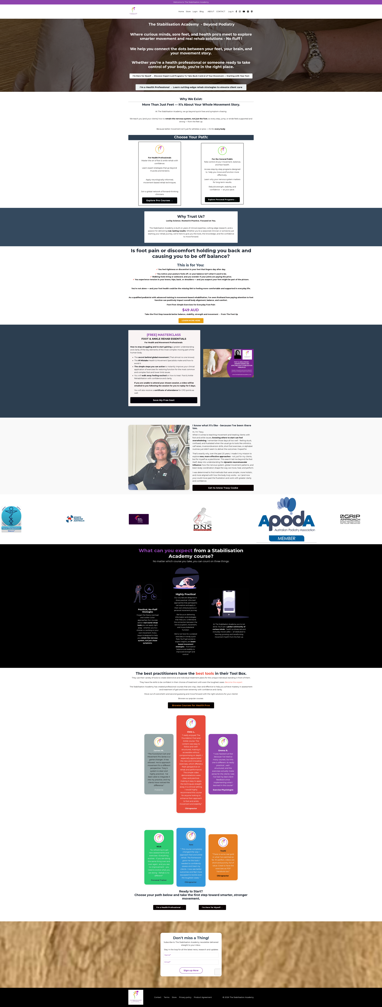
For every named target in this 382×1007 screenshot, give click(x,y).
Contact (157, 997)
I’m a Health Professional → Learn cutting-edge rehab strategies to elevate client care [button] (191, 87)
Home (181, 11)
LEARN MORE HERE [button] (191, 320)
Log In (231, 11)
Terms (166, 997)
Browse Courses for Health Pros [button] (191, 705)
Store (188, 11)
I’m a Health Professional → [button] (169, 907)
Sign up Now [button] (191, 970)
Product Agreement (203, 997)
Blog (202, 11)
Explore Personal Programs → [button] (222, 200)
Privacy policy (185, 997)
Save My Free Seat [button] (163, 400)
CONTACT (220, 11)
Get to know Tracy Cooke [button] (223, 488)
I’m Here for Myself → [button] (212, 907)
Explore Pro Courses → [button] (159, 200)
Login (195, 11)
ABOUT (211, 11)
